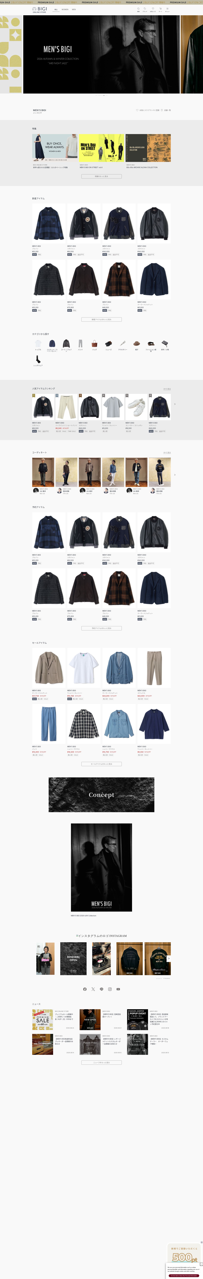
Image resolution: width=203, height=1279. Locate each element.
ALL (56, 9)
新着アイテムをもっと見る (101, 319)
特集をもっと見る (101, 176)
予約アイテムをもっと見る (101, 628)
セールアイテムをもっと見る (101, 764)
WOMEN (65, 9)
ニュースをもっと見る (101, 1063)
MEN (74, 9)
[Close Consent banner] (201, 1264)
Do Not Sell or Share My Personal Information (184, 1275)
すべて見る (167, 389)
